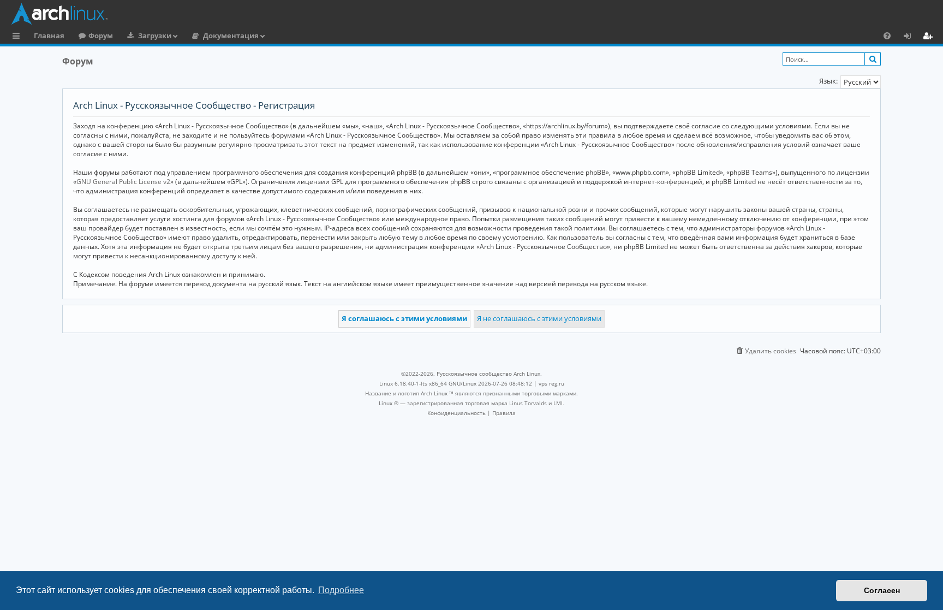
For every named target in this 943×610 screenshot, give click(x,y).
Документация (231, 35)
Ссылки (18, 37)
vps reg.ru (551, 383)
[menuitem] (887, 35)
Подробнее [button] (341, 590)
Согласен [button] (882, 590)
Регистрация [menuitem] (930, 37)
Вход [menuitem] (911, 37)
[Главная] (474, 14)
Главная (49, 35)
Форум (100, 35)
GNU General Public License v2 (123, 181)
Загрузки (154, 35)
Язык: (828, 81)
